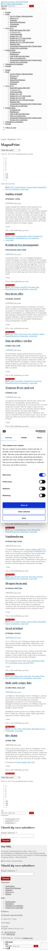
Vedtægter (13, 20)
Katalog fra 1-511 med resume (20, 38)
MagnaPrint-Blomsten (17, 22)
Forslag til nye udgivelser (19, 48)
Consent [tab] (8, 438)
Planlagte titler (15, 44)
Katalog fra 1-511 (16, 36)
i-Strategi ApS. (28, 938)
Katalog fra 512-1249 (17, 40)
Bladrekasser (14, 54)
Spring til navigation (8, 2)
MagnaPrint (9, 28)
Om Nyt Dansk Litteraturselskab (21, 16)
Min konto (9, 942)
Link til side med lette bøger (19, 56)
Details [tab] (24, 438)
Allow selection (24, 512)
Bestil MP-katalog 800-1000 (20, 30)
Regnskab (13, 26)
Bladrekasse (9, 823)
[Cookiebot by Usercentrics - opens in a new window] (35, 431)
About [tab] (39, 438)
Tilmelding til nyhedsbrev (14, 64)
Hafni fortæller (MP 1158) (25, 762)
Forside (8, 12)
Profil (7, 14)
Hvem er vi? (14, 18)
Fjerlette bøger (10, 50)
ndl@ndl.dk (10, 934)
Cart (7, 948)
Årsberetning (14, 24)
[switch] (42, 481)
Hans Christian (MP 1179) (36, 549)
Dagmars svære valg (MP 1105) (22, 663)
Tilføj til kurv (10, 234)
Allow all (24, 505)
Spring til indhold (22, 2)
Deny (24, 518)
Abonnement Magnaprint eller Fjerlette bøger (26, 46)
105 (6, 178)
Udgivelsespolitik (16, 34)
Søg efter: (4, 6)
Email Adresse (9, 832)
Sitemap (8, 894)
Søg (31, 6)
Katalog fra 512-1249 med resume (22, 42)
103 (6, 174)
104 (6, 176)
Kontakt (8, 66)
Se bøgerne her (15, 32)
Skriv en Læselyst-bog (18, 58)
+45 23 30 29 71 (10, 932)
